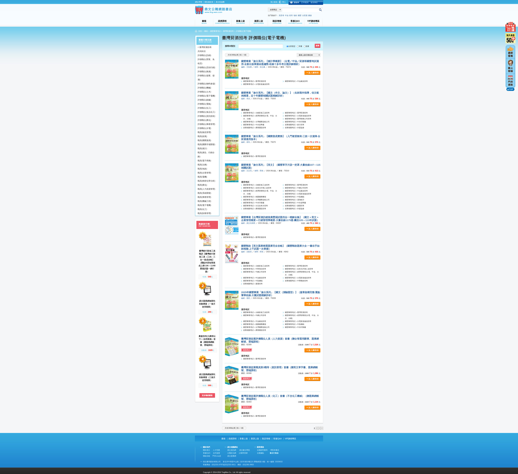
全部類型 (291, 46)
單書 (300, 46)
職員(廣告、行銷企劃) (206, 154)
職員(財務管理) (204, 213)
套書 (307, 46)
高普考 (281, 15)
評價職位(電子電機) (206, 96)
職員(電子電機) (204, 205)
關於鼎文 (206, 450)
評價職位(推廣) (204, 71)
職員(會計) (202, 148)
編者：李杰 (245, 99)
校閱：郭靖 (259, 171)
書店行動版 (274, 453)
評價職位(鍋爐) (204, 100)
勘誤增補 (266, 438)
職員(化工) (202, 209)
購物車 (296, 2)
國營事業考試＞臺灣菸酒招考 (254, 81)
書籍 (206, 31)
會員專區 (314, 2)
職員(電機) (202, 177)
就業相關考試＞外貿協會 (294, 128)
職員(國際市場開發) (206, 144)
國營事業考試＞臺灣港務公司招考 (298, 119)
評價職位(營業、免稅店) (206, 61)
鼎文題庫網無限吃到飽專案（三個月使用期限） (207, 377)
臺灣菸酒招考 (228, 31)
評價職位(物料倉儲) (206, 83)
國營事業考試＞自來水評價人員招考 (257, 188)
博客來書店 (274, 450)
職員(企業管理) (204, 173)
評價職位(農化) (204, 120)
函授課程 (233, 438)
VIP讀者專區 (290, 438)
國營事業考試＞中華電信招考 (254, 269)
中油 (286, 15)
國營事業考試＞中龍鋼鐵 (294, 197)
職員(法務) (202, 164)
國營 (299, 15)
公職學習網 (243, 453)
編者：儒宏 (245, 298)
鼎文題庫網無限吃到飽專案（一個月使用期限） (207, 304)
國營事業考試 (215, 31)
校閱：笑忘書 (260, 67)
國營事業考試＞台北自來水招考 (255, 206)
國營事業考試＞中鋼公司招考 (296, 188)
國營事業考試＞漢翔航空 (294, 200)
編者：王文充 (246, 171)
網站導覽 (198, 2)
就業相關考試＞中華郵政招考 (296, 281)
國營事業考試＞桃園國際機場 (254, 197)
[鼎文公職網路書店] (213, 10)
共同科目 (202, 51)
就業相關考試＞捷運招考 (294, 206)
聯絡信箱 (206, 456)
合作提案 (216, 453)
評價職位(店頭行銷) (206, 67)
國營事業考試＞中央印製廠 (295, 122)
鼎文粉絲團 (220, 2)
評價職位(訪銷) (204, 55)
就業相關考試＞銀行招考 (294, 125)
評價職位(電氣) (204, 104)
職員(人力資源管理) (206, 189)
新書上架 (244, 438)
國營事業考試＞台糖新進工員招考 (256, 113)
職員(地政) (202, 169)
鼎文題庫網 (231, 456)
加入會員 (273, 2)
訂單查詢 (304, 2)
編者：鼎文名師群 (248, 223)
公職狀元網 (231, 453)
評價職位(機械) (204, 88)
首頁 (200, 31)
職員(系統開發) (204, 193)
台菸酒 (304, 15)
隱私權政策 (209, 2)
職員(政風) (202, 136)
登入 (284, 2)
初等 (291, 15)
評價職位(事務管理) (206, 124)
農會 (310, 15)
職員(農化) (202, 185)
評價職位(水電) (204, 128)
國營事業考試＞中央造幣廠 (253, 125)
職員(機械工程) (204, 201)
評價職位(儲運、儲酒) (206, 77)
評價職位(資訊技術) (206, 116)
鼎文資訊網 (231, 450)
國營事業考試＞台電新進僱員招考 (256, 84)
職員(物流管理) (204, 132)
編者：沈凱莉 (246, 252)
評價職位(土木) (204, 92)
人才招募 (216, 450)
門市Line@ (216, 456)
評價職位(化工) (204, 108)
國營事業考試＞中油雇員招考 (296, 81)
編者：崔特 (245, 142)
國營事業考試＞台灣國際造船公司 (256, 122)
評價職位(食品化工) (206, 112)
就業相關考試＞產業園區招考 (254, 128)
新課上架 (255, 438)
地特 (295, 15)
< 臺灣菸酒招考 (205, 47)
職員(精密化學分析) (206, 181)
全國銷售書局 (262, 450)
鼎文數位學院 (244, 450)
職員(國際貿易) (204, 140)
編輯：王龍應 (246, 67)
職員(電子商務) (204, 160)
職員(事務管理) (204, 197)
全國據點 (260, 453)
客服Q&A (277, 438)
